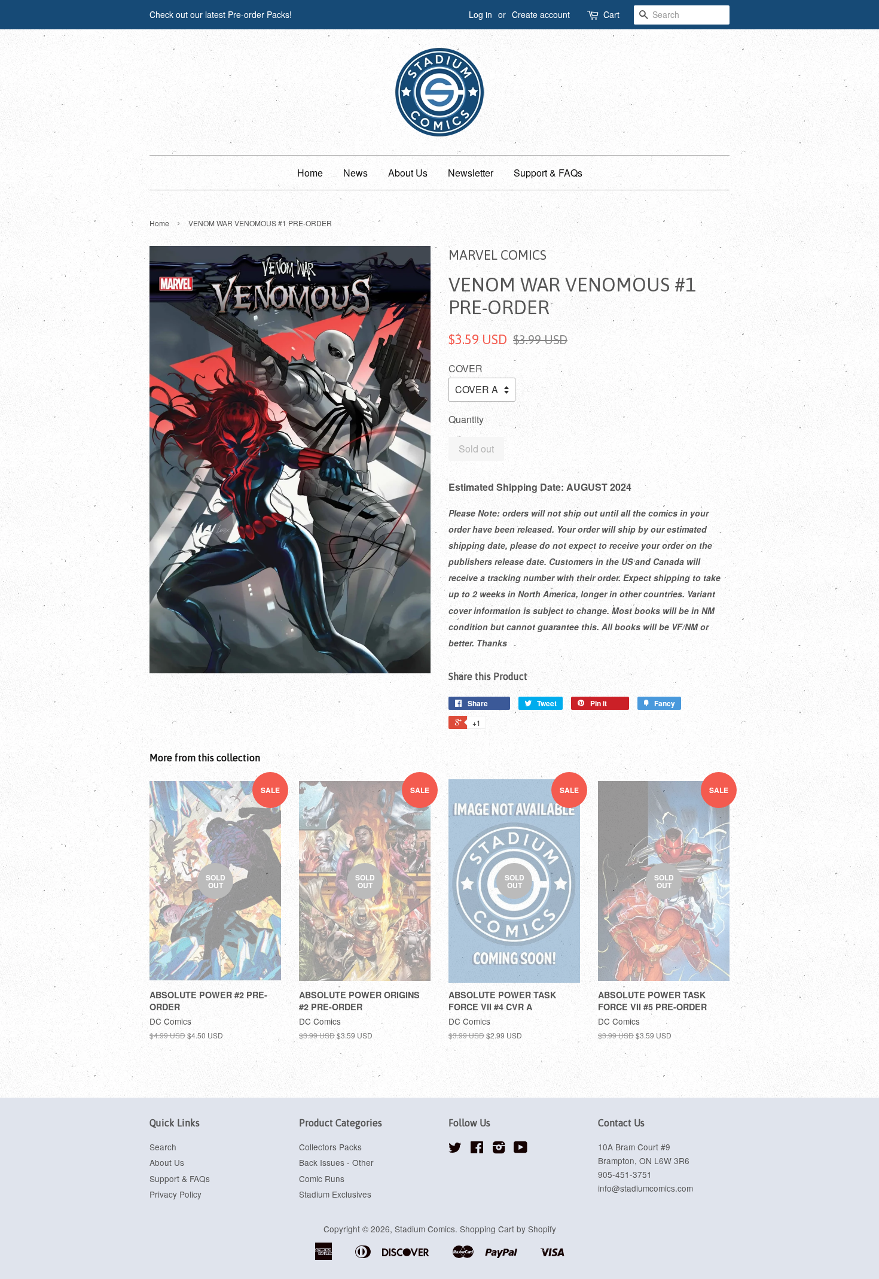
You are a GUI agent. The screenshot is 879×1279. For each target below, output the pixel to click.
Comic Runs (321, 1178)
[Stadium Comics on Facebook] (477, 1149)
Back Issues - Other (336, 1162)
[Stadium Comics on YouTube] (520, 1149)
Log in (480, 14)
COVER (465, 368)
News (355, 173)
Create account (541, 14)
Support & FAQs (548, 173)
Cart (611, 14)
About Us (408, 173)
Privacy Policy (175, 1194)
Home (310, 173)
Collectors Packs (330, 1147)
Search (162, 1147)
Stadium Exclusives (335, 1194)
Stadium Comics (425, 1229)
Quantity (466, 419)
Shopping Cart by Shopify (508, 1229)
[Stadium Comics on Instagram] (498, 1149)
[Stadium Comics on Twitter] (455, 1149)
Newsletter (470, 173)
